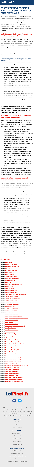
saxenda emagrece (10, 336)
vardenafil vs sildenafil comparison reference (16, 365)
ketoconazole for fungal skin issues (14, 349)
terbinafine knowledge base (12, 339)
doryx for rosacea (9, 288)
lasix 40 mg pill (9, 286)
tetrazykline (8, 268)
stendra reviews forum (11, 310)
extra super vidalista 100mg (12, 298)
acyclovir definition (10, 332)
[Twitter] (20, 400)
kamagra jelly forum (10, 306)
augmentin (8, 282)
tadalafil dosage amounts (12, 304)
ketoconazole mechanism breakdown (15, 348)
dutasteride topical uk (11, 270)
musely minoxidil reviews (11, 330)
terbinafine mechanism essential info (14, 343)
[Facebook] (14, 400)
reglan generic (9, 262)
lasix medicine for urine (11, 290)
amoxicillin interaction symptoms (13, 379)
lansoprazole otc (9, 274)
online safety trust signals (12, 371)
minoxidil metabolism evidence (13, 361)
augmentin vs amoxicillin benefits (14, 377)
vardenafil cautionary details (12, 367)
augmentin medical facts (11, 375)
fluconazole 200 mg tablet (12, 278)
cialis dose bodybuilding (11, 296)
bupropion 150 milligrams (12, 334)
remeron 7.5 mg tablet (11, 264)
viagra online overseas (11, 300)
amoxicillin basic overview (12, 373)
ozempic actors (9, 322)
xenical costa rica (9, 312)
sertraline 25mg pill (10, 280)
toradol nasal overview (11, 346)
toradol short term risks (11, 353)
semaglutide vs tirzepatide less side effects (16, 318)
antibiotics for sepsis (10, 272)
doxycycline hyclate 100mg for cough (15, 326)
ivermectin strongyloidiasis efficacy (14, 357)
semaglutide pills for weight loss (13, 316)
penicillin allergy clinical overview (14, 381)
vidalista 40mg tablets (11, 302)
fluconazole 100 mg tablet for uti (13, 284)
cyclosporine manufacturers (12, 308)
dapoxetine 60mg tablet (11, 314)
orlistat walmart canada (11, 338)
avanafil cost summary (11, 363)
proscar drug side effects (11, 324)
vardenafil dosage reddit (11, 320)
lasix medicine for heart (11, 292)
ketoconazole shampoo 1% (12, 341)
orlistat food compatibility (12, 369)
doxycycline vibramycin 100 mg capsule (15, 294)
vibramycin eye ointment (11, 276)
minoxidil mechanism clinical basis (14, 359)
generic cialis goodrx (10, 328)
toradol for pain (9, 351)
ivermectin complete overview (13, 355)
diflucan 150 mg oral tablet (12, 266)
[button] (31, 2)
